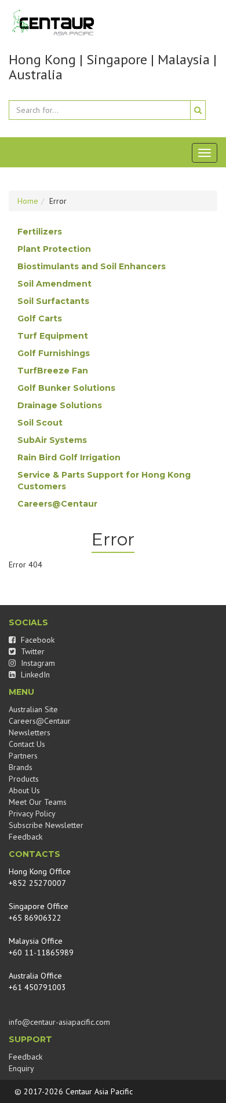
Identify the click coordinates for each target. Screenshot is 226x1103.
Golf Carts (39, 318)
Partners (23, 755)
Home (27, 201)
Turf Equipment (52, 336)
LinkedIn (34, 674)
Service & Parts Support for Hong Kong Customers (104, 481)
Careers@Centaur (57, 504)
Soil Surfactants (53, 301)
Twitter (32, 651)
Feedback (25, 836)
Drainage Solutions (59, 405)
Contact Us (27, 744)
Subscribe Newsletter (46, 825)
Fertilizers (39, 231)
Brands (20, 767)
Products (24, 779)
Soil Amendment (54, 284)
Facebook (36, 640)
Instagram (37, 663)
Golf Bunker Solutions (66, 388)
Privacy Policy (32, 813)
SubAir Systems (52, 440)
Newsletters (29, 732)
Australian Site (33, 709)
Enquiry (21, 1068)
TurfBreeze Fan (52, 370)
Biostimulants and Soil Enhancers (91, 266)
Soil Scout (40, 422)
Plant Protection (54, 249)
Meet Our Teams (38, 802)
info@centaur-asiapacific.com (59, 1022)
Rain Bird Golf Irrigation (69, 457)
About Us (24, 790)
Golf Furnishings (53, 353)
